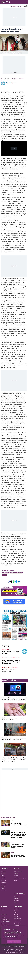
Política (3, 877)
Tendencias (3, 890)
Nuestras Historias (5, 919)
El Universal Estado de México (20, 879)
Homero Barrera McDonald (10, 658)
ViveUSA (16, 914)
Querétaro (5, 572)
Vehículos (16, 900)
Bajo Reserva (6, 649)
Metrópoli (3, 880)
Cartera (3, 878)
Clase (15, 912)
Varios (15, 902)
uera (4, 574)
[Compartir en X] (11, 581)
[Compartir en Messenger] (16, 581)
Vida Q (2, 79)
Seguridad (3, 873)
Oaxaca (16, 873)
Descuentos (17, 923)
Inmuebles (17, 896)
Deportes (3, 884)
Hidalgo (16, 877)
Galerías (3, 909)
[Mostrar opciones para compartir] (26, 6)
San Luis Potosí (18, 871)
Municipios (3, 882)
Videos (2, 910)
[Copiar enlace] (19, 582)
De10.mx (16, 910)
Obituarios (17, 921)
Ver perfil (8, 84)
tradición (19, 572)
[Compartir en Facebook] (9, 582)
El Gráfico (16, 909)
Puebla (16, 875)
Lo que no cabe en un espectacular (9, 670)
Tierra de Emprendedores (5, 923)
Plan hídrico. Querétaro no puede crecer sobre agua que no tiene (11, 661)
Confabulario (17, 918)
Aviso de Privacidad (14, 937)
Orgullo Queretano (5, 921)
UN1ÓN (16, 916)
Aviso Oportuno (18, 920)
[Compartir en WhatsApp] (14, 581)
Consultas (16, 925)
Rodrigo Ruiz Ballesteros (10, 667)
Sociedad (3, 871)
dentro (13, 572)
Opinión (5, 646)
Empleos (16, 898)
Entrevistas (3, 917)
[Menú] (26, 2)
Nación (2, 875)
